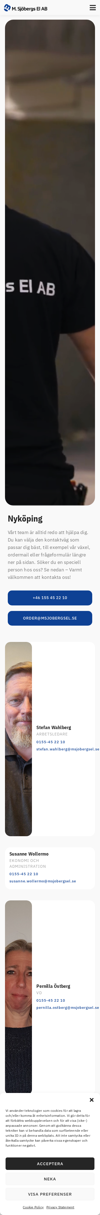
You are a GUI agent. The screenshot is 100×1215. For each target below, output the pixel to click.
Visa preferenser (50, 1194)
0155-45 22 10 (50, 742)
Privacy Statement (60, 1207)
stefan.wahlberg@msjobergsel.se (67, 749)
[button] (91, 1100)
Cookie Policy (33, 1207)
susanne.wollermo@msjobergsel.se (42, 881)
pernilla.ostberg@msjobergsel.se (67, 1007)
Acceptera (50, 1163)
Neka (50, 1179)
